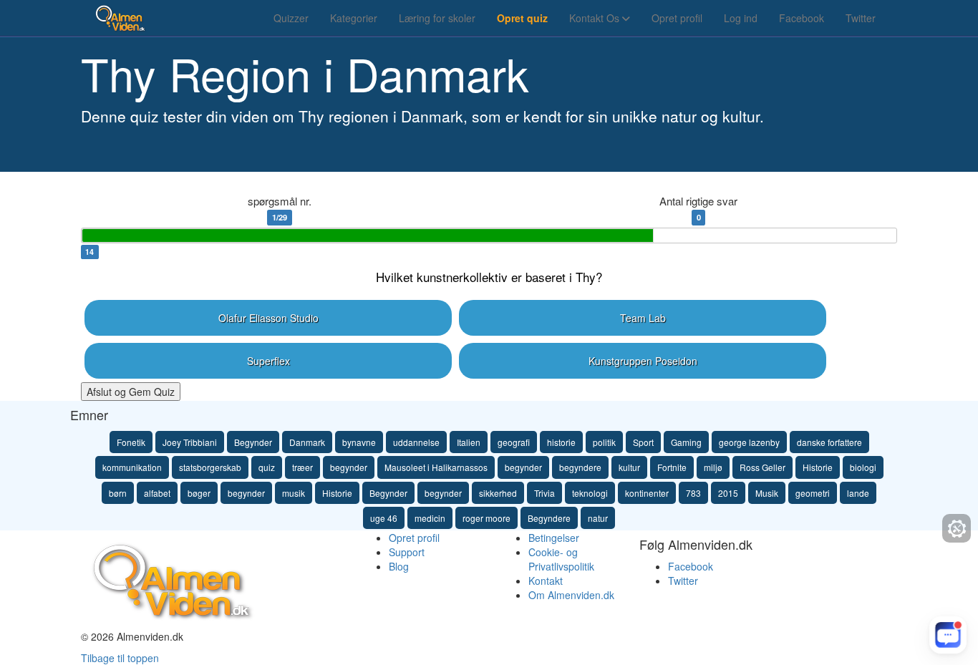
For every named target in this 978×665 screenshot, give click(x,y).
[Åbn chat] (948, 635)
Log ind (740, 18)
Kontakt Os (595, 18)
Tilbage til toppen (120, 658)
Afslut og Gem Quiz (131, 391)
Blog (399, 566)
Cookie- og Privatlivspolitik (561, 559)
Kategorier (353, 18)
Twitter (861, 18)
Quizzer (291, 18)
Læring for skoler (437, 18)
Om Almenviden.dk (571, 595)
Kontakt (545, 580)
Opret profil (677, 18)
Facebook (801, 18)
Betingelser (553, 537)
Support (407, 552)
